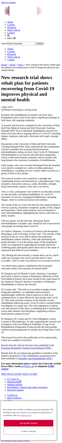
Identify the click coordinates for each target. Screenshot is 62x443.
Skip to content (8, 2)
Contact (11, 33)
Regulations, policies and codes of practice (27, 387)
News (20, 64)
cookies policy (26, 415)
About (10, 22)
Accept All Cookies (28, 423)
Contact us (12, 395)
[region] (28, 421)
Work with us (13, 30)
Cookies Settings (28, 431)
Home (4, 64)
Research (11, 27)
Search (4, 43)
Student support (14, 384)
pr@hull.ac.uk (27, 366)
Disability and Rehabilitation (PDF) (35, 358)
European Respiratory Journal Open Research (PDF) (26, 348)
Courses (11, 24)
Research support (15, 390)
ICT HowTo (13, 379)
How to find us (14, 397)
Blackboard (13, 382)
